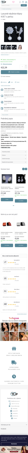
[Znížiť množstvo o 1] (26, 68)
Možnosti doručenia (7, 64)
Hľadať (23, 5)
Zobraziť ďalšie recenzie (21, 314)
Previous (23, 169)
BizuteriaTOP (15, 411)
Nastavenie (14, 444)
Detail (7, 199)
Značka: (5, 85)
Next (26, 169)
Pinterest (15, 418)
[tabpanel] (7, 187)
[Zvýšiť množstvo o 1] (26, 66)
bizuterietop (15, 413)
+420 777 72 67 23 (15, 403)
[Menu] (26, 2)
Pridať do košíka (15, 72)
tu (6, 440)
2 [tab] (14, 205)
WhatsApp (15, 408)
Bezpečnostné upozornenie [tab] (7, 162)
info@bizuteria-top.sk (15, 401)
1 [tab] (13, 205)
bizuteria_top (15, 415)
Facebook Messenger (15, 406)
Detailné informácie (4, 54)
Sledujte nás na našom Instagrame (14, 321)
